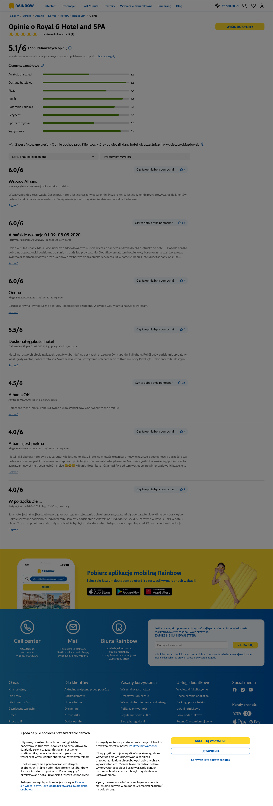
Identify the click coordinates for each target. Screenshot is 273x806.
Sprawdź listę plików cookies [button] (210, 759)
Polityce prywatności (143, 746)
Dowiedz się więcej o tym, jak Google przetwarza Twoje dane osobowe (53, 785)
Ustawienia (218, 751)
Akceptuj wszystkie (212, 741)
